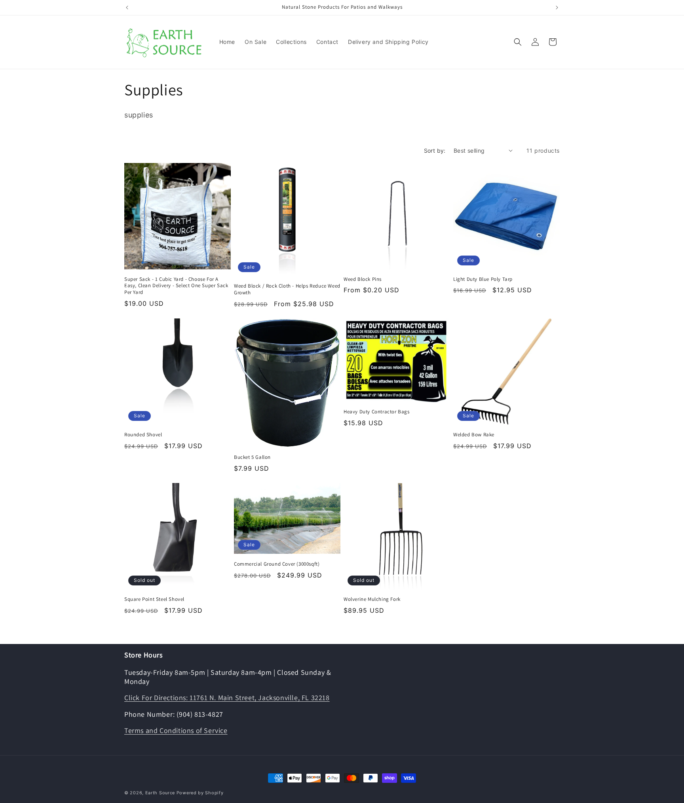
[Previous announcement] (127, 7)
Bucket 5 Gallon (252, 457)
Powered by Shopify (200, 792)
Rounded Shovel (143, 435)
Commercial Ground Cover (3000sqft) (276, 564)
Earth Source (160, 792)
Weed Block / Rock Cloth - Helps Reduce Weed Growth (287, 289)
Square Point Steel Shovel (154, 599)
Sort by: (435, 150)
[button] (517, 42)
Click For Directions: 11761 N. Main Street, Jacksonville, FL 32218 (227, 697)
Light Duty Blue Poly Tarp (483, 279)
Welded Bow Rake (473, 435)
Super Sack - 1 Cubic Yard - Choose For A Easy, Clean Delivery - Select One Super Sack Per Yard (176, 286)
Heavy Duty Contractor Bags (377, 412)
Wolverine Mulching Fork (372, 599)
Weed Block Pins (363, 279)
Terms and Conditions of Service (176, 730)
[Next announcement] (557, 7)
